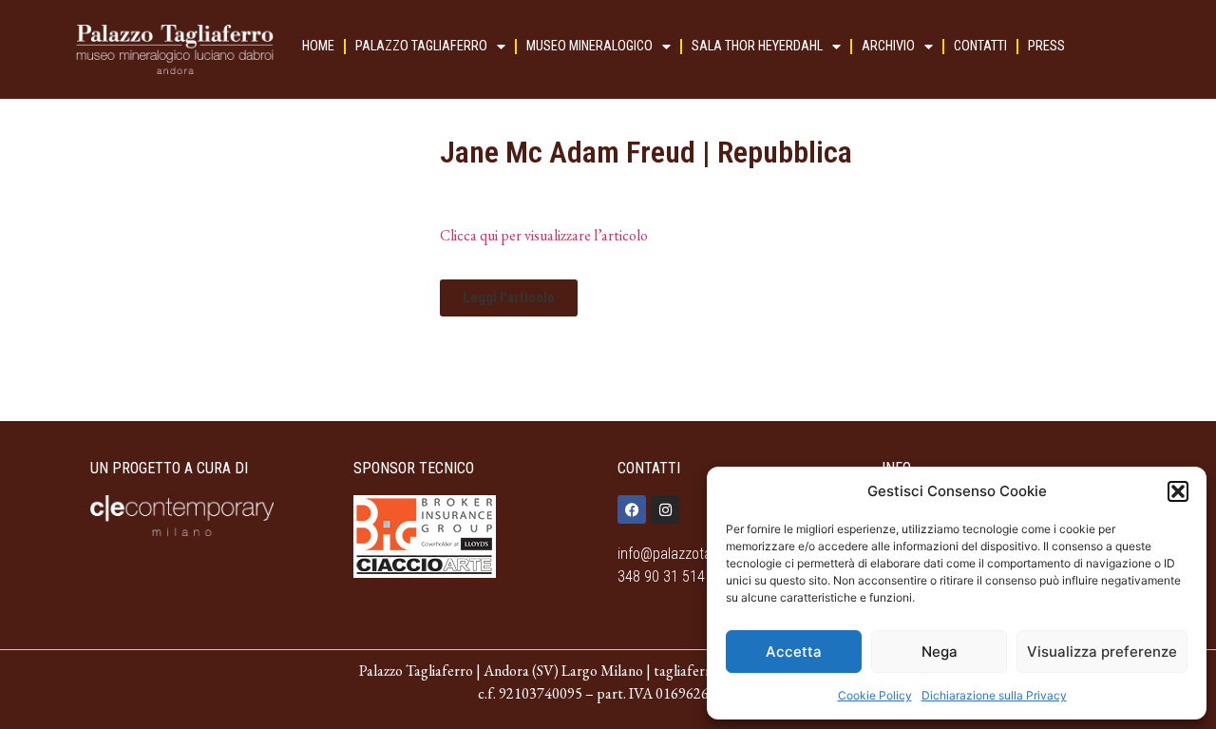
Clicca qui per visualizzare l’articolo (544, 235)
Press (1046, 46)
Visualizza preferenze (1102, 652)
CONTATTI (980, 46)
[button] (1178, 491)
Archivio (888, 46)
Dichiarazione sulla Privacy (994, 695)
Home (318, 46)
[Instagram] (665, 509)
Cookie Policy (875, 695)
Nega (940, 652)
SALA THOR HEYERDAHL (757, 46)
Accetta (794, 652)
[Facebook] (632, 509)
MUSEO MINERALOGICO (589, 46)
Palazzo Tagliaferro (421, 46)
